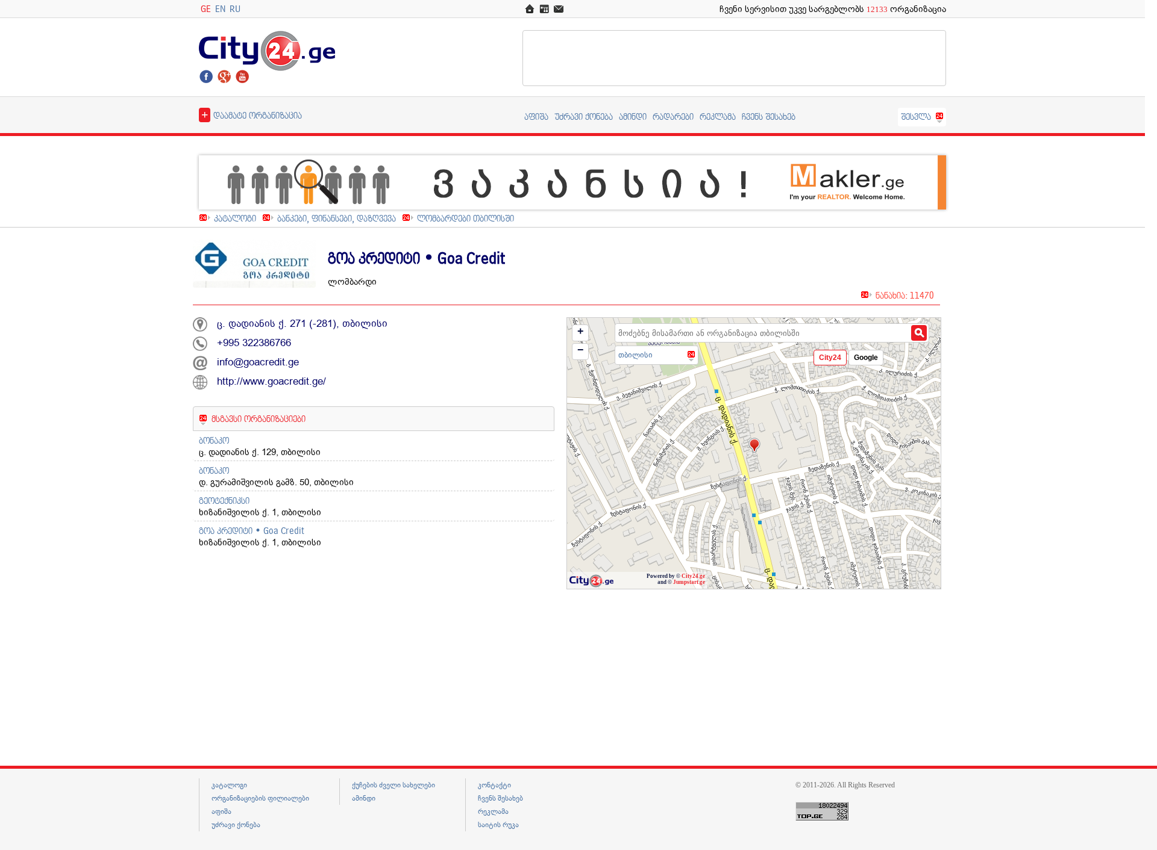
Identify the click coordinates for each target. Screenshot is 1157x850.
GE (206, 8)
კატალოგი (235, 218)
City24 (830, 357)
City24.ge (693, 576)
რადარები (673, 116)
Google (866, 357)
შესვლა (916, 116)
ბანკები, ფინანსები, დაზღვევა (336, 218)
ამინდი (633, 116)
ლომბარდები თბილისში (465, 218)
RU (235, 8)
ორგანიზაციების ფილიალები (260, 798)
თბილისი (635, 354)
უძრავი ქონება (583, 116)
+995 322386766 (254, 343)
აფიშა (536, 116)
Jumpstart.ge (689, 582)
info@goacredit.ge (258, 362)
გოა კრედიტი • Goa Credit (251, 530)
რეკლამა (718, 116)
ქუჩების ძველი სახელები (393, 785)
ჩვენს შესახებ (768, 116)
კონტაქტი (494, 785)
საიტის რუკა (498, 825)
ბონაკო (214, 440)
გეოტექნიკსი (224, 500)
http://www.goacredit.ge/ (271, 381)
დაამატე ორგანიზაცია (251, 114)
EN (220, 8)
